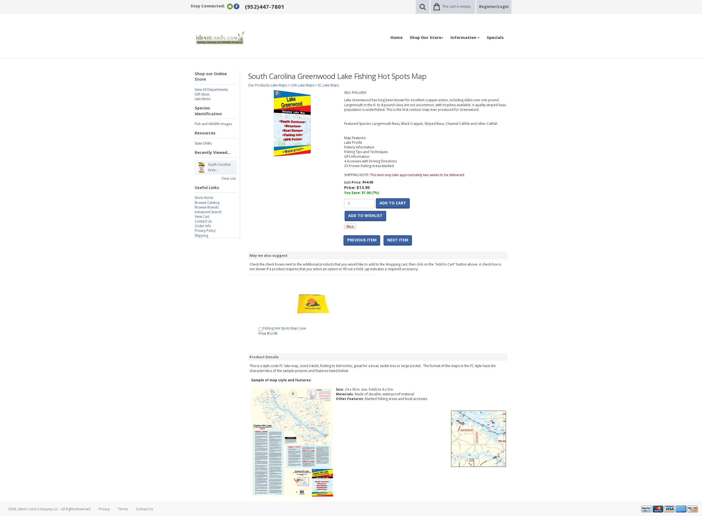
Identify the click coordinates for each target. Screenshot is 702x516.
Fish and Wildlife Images (213, 124)
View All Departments (211, 89)
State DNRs (203, 143)
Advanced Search (208, 212)
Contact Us (203, 221)
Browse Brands (207, 207)
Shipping (201, 235)
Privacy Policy (205, 230)
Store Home (204, 197)
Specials (495, 37)
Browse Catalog (207, 202)
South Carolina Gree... (219, 167)
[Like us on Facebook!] (236, 6)
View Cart (202, 216)
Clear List (228, 178)
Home (396, 37)
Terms (123, 509)
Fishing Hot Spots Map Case (284, 328)
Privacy (104, 509)
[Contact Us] (230, 6)
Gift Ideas (202, 94)
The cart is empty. (456, 6)
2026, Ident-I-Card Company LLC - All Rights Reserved (49, 509)
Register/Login (494, 6)
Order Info (203, 226)
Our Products (258, 85)
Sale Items (202, 99)
